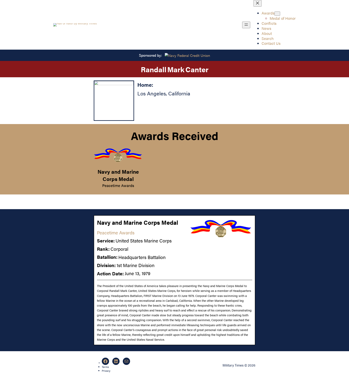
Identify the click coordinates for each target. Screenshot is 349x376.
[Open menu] (246, 25)
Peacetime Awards (118, 185)
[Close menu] (257, 3)
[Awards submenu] (277, 13)
